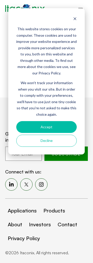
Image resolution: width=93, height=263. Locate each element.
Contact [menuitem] (67, 224)
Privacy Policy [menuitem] (24, 238)
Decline (47, 140)
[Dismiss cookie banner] (75, 19)
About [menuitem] (15, 224)
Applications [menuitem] (22, 210)
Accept (46, 127)
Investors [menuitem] (40, 224)
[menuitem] (11, 184)
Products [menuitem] (54, 210)
